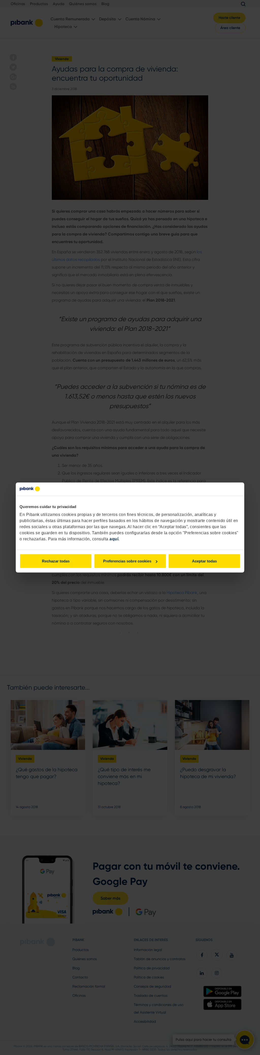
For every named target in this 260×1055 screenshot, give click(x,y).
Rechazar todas (56, 561)
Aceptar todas (204, 561)
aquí (113, 539)
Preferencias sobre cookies (127, 561)
